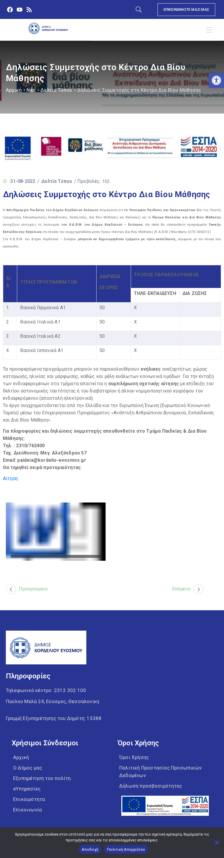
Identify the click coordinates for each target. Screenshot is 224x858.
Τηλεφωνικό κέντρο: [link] (46, 690)
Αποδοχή (90, 849)
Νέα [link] (31, 90)
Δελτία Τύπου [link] (56, 90)
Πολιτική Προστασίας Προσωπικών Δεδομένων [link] (160, 771)
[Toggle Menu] (210, 30)
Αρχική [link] (14, 90)
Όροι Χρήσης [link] (134, 757)
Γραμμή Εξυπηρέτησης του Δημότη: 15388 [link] (54, 718)
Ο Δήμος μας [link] (27, 768)
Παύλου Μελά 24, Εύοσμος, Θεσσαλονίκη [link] (52, 701)
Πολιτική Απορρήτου (126, 849)
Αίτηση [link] (10, 478)
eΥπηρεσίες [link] (27, 789)
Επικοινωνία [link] (27, 810)
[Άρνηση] (217, 842)
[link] (216, 80)
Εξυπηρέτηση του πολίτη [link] (42, 778)
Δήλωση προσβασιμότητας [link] (150, 786)
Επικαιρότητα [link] (29, 799)
